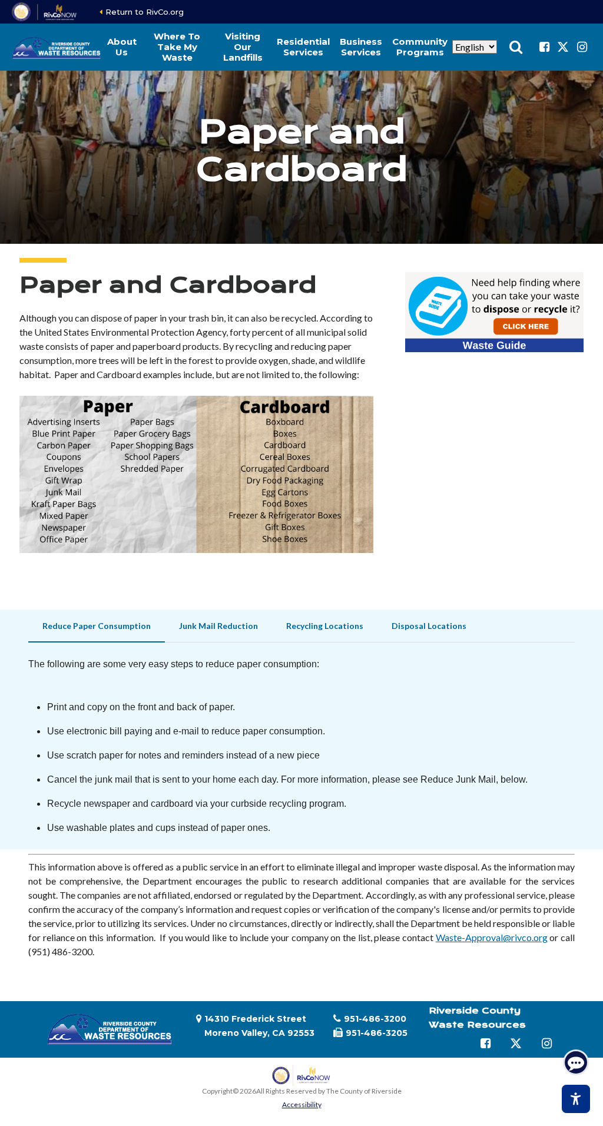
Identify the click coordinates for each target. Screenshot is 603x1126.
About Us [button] (122, 47)
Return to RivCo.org (144, 11)
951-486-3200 (375, 1019)
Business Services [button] (361, 47)
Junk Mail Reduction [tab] (218, 626)
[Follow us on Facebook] (544, 47)
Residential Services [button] (303, 47)
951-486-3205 (376, 1033)
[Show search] (516, 47)
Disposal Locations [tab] (429, 626)
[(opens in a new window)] (45, 11)
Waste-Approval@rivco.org (492, 937)
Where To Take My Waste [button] (177, 47)
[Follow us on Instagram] (581, 47)
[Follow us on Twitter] (563, 47)
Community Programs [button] (420, 47)
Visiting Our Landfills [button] (243, 47)
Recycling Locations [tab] (324, 626)
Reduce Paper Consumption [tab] (96, 626)
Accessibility (302, 1104)
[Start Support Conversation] (576, 1062)
